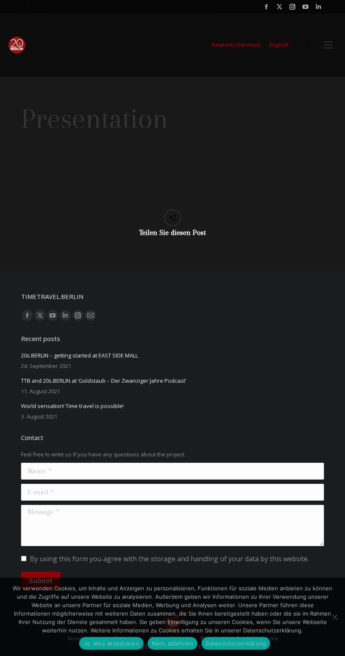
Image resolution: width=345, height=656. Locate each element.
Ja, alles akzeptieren (111, 643)
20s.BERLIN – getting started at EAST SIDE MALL (79, 355)
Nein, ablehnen (173, 643)
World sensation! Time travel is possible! (72, 406)
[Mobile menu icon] (328, 45)
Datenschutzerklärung (236, 643)
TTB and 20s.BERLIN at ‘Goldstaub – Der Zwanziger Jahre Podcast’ (103, 380)
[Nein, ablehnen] (334, 617)
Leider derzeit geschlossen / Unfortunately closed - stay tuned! (130, 7)
